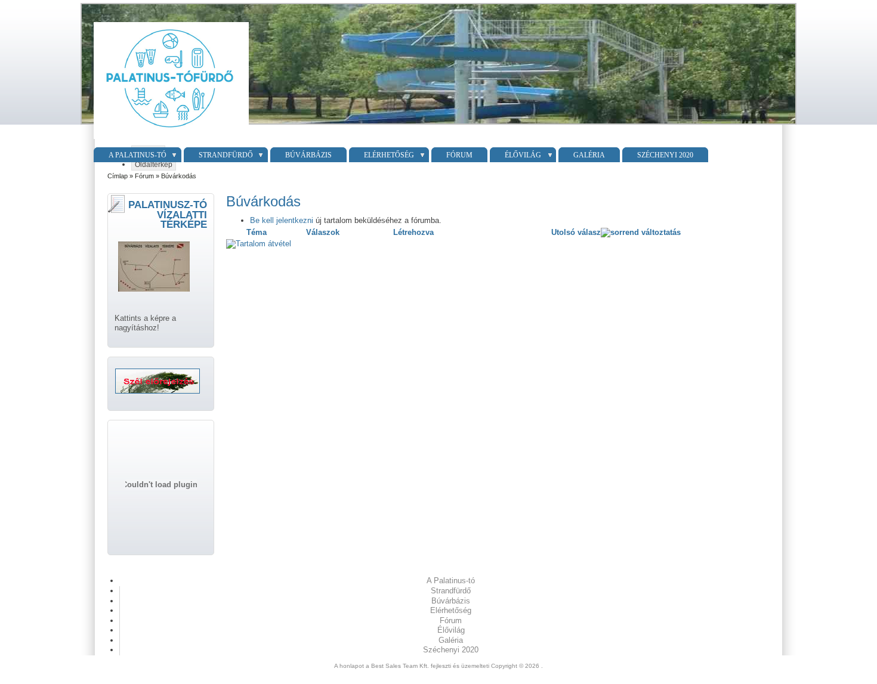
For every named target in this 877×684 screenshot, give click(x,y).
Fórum (459, 155)
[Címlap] (170, 139)
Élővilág (523, 155)
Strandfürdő (226, 155)
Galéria (589, 155)
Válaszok (322, 232)
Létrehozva (413, 232)
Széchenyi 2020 (665, 155)
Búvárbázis (308, 155)
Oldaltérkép (153, 164)
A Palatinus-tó (137, 155)
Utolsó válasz (576, 232)
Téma (256, 232)
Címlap (117, 175)
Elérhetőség (389, 155)
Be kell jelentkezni (281, 220)
